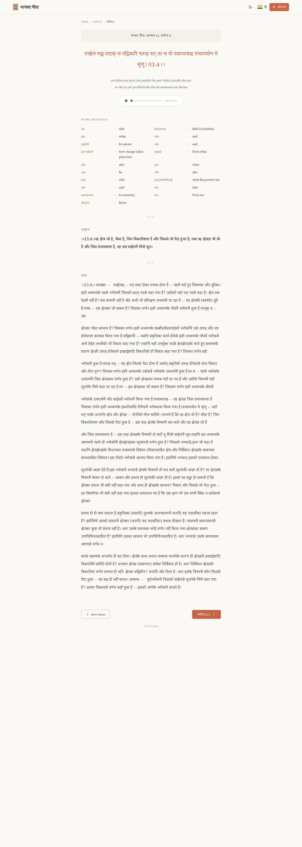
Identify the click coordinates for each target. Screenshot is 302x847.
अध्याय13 (97, 21)
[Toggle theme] (250, 7)
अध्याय (84, 21)
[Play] (126, 100)
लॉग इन (281, 6)
